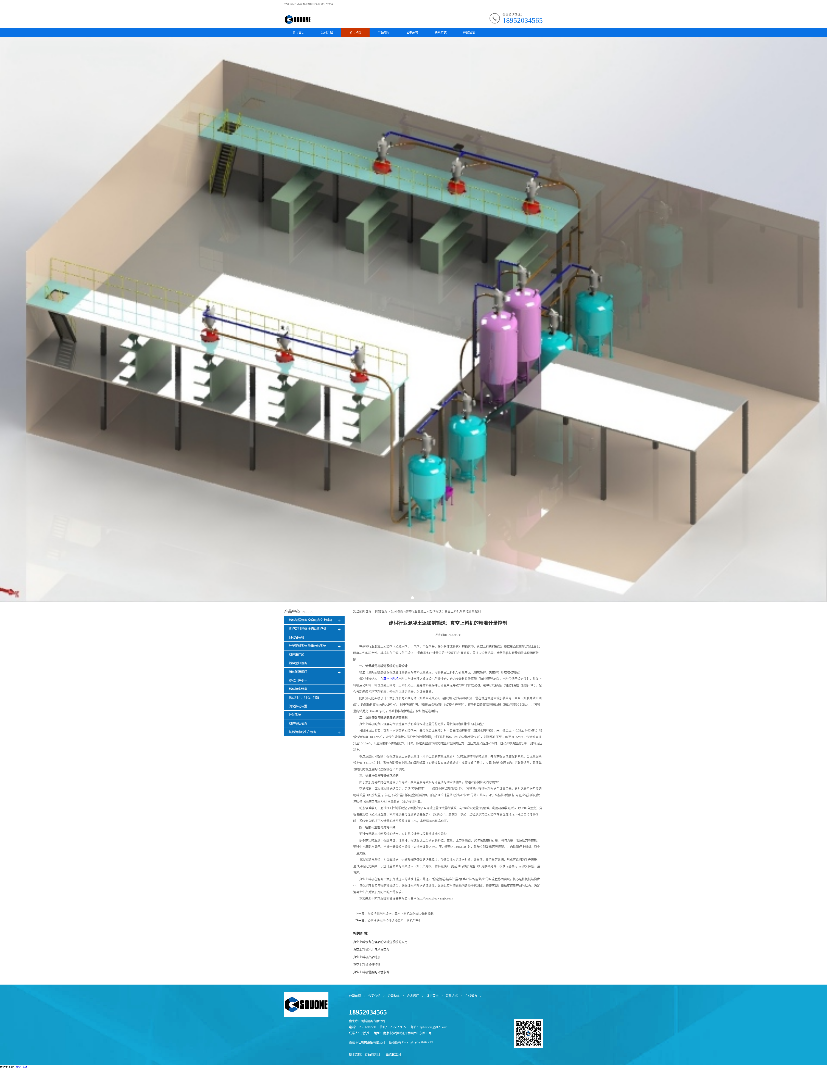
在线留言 (469, 32)
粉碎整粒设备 (298, 663)
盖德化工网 (393, 1054)
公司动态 (355, 32)
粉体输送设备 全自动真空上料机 (310, 620)
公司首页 (298, 32)
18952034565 (522, 20)
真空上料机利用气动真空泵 (371, 949)
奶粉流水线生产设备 (302, 732)
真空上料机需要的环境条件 (371, 972)
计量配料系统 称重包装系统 (307, 645)
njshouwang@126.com (433, 1027)
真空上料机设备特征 (366, 964)
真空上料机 (22, 1067)
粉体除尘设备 (298, 689)
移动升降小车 (298, 680)
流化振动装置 (298, 706)
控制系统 (295, 714)
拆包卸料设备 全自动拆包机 (307, 628)
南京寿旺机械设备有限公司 (367, 1042)
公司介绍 (327, 32)
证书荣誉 (412, 32)
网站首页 (381, 611)
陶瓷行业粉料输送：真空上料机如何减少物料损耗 (400, 913)
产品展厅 (384, 32)
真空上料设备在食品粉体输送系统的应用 (380, 942)
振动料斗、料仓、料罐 (304, 697)
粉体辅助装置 (298, 723)
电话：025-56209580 (362, 1027)
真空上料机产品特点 (366, 957)
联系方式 (441, 32)
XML (430, 1042)
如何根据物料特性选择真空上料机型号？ (394, 920)
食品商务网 (372, 1054)
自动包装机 (296, 637)
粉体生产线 (296, 654)
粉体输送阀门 (298, 671)
